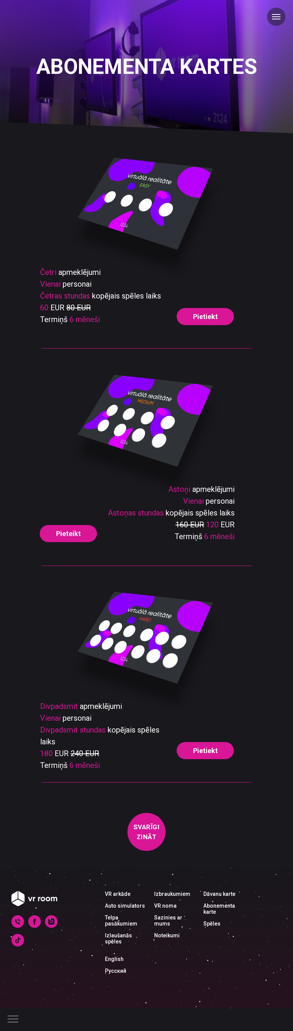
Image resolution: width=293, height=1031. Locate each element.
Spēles (212, 924)
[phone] (17, 925)
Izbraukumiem (172, 894)
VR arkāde (117, 894)
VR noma (165, 906)
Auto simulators (125, 906)
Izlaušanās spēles (118, 938)
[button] (205, 316)
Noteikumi (167, 935)
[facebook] (34, 925)
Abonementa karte (219, 909)
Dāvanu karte (219, 894)
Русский (115, 971)
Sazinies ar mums (168, 920)
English (114, 959)
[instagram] (51, 925)
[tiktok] (17, 944)
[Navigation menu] (13, 1019)
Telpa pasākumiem (121, 920)
